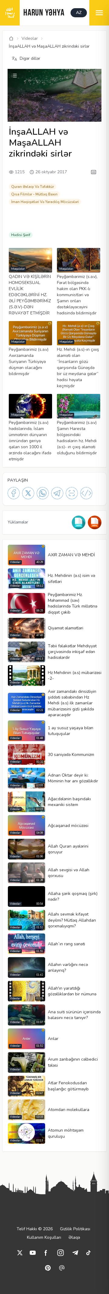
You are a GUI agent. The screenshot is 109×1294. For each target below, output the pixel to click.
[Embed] (86, 493)
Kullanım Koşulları (44, 1237)
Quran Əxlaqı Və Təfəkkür (32, 186)
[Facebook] (14, 493)
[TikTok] (88, 1253)
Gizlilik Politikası (75, 1229)
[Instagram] (60, 1252)
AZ (78, 12)
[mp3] (78, 522)
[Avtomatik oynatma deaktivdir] (61, 116)
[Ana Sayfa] (11, 38)
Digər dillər (30, 58)
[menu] (99, 12)
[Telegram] (57, 493)
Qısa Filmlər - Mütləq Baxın (34, 194)
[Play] (13, 107)
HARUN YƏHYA (43, 13)
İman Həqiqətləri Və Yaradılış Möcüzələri (45, 201)
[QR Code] (72, 493)
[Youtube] (33, 1253)
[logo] (10, 12)
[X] (28, 493)
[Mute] (23, 107)
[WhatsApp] (43, 493)
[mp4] (94, 522)
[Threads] (62, 1268)
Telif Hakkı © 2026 (35, 1229)
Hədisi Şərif (20, 234)
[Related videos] (14, 75)
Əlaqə (74, 1237)
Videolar (29, 38)
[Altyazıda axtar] (93, 172)
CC (14, 116)
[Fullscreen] (96, 116)
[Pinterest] (47, 1268)
